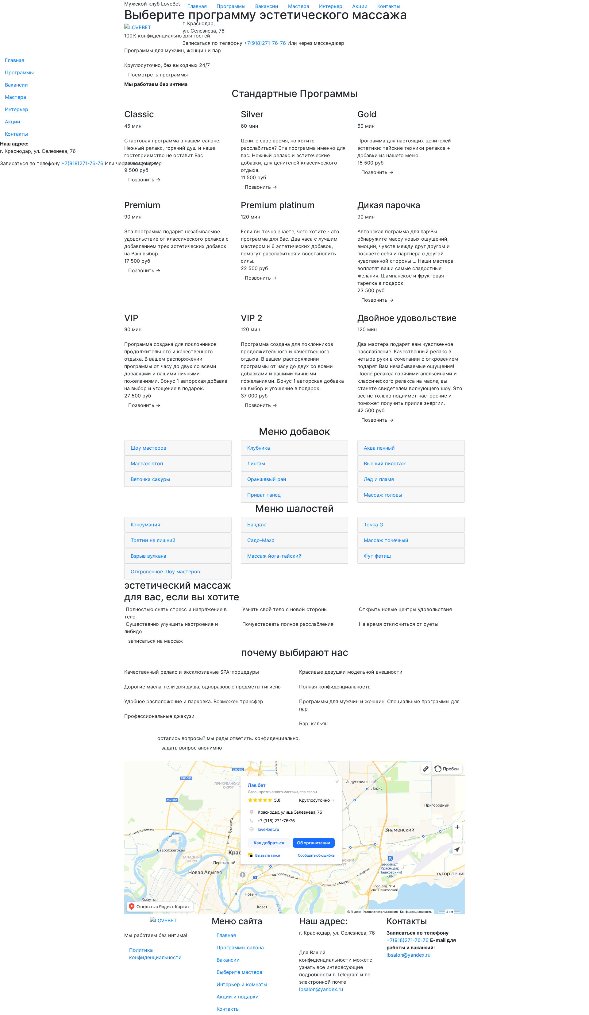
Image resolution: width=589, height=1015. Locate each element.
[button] (144, 179)
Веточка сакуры (151, 479)
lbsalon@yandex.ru (321, 989)
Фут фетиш (378, 556)
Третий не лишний (154, 540)
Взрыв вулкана (149, 556)
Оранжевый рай (267, 479)
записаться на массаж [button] (155, 641)
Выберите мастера (239, 972)
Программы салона (240, 947)
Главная (197, 6)
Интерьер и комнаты (242, 984)
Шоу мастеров (149, 448)
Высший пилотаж (385, 463)
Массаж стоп (147, 463)
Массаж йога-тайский (275, 556)
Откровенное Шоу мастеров (166, 571)
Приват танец (264, 495)
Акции (360, 6)
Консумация (146, 524)
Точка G (374, 524)
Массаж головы (384, 495)
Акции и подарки (238, 997)
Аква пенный (380, 448)
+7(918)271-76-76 (265, 43)
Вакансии (266, 6)
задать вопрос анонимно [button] (191, 748)
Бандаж (257, 524)
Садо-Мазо (261, 540)
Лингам (257, 463)
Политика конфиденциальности (155, 953)
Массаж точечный (387, 540)
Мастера (298, 6)
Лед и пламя (379, 479)
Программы (231, 6)
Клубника (259, 448)
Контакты (388, 6)
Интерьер (330, 6)
